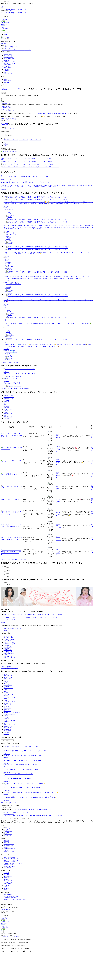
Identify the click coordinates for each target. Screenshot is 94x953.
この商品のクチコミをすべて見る (9, 362)
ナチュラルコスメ (8, 398)
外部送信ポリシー (8, 850)
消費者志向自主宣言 (9, 851)
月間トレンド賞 (8, 74)
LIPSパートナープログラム (11, 860)
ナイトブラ (6, 717)
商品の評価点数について (10, 857)
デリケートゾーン (8, 395)
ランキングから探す (9, 58)
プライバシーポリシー (9, 848)
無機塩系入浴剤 (8, 726)
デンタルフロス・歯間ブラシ (11, 720)
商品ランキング (8, 879)
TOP (5, 142)
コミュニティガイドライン (11, 858)
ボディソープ (7, 678)
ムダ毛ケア (6, 715)
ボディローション (8, 688)
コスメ (5, 403)
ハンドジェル (7, 723)
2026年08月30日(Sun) (6, 666)
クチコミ (6, 144)
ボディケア (6, 400)
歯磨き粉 (6, 681)
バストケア (6, 734)
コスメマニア (7, 407)
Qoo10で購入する (5, 103)
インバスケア (7, 708)
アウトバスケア (8, 675)
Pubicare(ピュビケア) (12, 89)
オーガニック (7, 401)
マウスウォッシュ (8, 694)
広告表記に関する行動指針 (44, 113)
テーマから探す (8, 66)
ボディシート (7, 711)
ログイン (6, 34)
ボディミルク (7, 706)
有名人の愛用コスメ (9, 653)
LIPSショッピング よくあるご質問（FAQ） (15, 899)
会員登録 (3, 909)
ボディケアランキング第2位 (58, 436)
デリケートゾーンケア (35, 140)
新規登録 (6, 32)
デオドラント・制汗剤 (9, 697)
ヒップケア (6, 700)
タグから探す (7, 64)
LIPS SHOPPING (8, 54)
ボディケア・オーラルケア (11, 140)
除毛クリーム (7, 698)
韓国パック (6, 415)
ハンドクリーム (8, 685)
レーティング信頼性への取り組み (61, 113)
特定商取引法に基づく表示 (11, 896)
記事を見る (3, 622)
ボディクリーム (8, 677)
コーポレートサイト (9, 844)
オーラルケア (7, 680)
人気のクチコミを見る (9, 61)
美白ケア (6, 410)
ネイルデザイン (8, 70)
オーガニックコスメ (9, 397)
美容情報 (6, 886)
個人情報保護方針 (8, 845)
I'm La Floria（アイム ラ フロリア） (13, 628)
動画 (5, 145)
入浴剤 (5, 691)
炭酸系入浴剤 (7, 727)
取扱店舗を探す (8, 69)
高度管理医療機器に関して (11, 897)
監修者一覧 (6, 873)
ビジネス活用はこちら (9, 866)
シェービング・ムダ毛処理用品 (12, 712)
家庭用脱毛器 (7, 721)
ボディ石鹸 (6, 686)
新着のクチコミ (8, 877)
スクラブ (6, 689)
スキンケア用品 (8, 409)
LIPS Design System (8, 864)
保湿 (5, 404)
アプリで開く (4, 6)
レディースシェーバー (9, 714)
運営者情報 (6, 841)
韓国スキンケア (8, 417)
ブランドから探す (8, 57)
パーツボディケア (23, 140)
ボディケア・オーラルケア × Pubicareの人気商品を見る (15, 388)
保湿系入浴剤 (7, 731)
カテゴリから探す (8, 55)
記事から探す (7, 67)
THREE (5, 630)
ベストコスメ (7, 72)
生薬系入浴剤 (7, 729)
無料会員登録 (17, 937)
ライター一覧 (7, 874)
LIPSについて (7, 80)
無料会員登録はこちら (11, 47)
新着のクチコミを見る (9, 63)
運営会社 (6, 79)
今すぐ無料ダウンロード (7, 937)
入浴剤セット (7, 732)
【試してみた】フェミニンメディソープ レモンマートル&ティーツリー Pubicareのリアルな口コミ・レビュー (33, 815)
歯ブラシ (6, 695)
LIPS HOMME (7, 889)
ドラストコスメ (8, 413)
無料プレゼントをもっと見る (8, 802)
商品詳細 (3, 93)
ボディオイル (7, 703)
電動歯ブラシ (7, 718)
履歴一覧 (7, 48)
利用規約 (6, 847)
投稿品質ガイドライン (9, 861)
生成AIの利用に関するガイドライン (13, 863)
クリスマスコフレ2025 (9, 657)
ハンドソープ (7, 709)
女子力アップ (7, 418)
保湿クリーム (7, 412)
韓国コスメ (6, 406)
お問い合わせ (7, 82)
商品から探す (7, 60)
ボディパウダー (8, 704)
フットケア (6, 692)
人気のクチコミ (8, 876)
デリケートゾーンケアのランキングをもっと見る (13, 559)
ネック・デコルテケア (9, 701)
